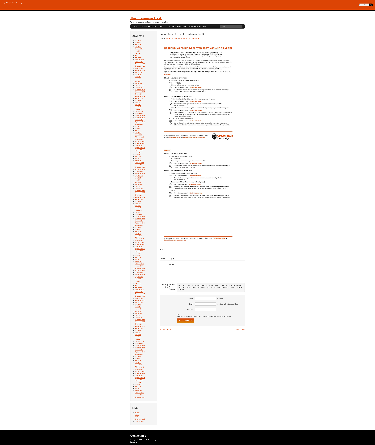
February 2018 (139, 238)
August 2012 (139, 380)
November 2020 (140, 169)
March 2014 (138, 339)
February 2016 (139, 290)
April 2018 (138, 234)
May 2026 (138, 44)
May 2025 (138, 53)
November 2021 (140, 143)
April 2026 (138, 47)
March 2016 (138, 287)
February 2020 (139, 186)
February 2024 (139, 85)
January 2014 (139, 343)
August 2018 (139, 225)
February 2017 (139, 264)
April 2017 (138, 259)
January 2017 (139, 266)
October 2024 (139, 68)
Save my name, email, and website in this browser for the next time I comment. (204, 316)
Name (191, 299)
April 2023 (138, 107)
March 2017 (138, 262)
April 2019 (138, 208)
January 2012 (139, 395)
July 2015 (138, 305)
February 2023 (139, 111)
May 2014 (138, 335)
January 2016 (139, 292)
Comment (172, 264)
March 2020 (138, 184)
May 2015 (138, 309)
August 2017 (139, 251)
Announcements (172, 250)
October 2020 (139, 171)
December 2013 (140, 345)
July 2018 (138, 227)
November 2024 (140, 66)
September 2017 (140, 249)
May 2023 (138, 105)
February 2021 (139, 163)
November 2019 (140, 193)
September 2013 (140, 352)
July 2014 (138, 330)
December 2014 (140, 320)
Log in (137, 415)
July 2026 (138, 40)
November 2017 (140, 244)
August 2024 (139, 72)
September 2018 (140, 223)
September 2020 (140, 173)
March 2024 (138, 83)
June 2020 (138, 180)
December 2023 (140, 90)
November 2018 (140, 219)
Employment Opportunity (197, 26)
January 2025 (139, 62)
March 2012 (138, 391)
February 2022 (139, 137)
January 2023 (139, 113)
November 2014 (140, 322)
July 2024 (138, 75)
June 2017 (138, 255)
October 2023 (139, 94)
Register (137, 413)
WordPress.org (139, 421)
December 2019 (140, 191)
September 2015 (140, 300)
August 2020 (139, 176)
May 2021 (138, 156)
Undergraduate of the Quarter (176, 26)
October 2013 (139, 350)
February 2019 (139, 212)
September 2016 (140, 274)
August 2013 (139, 354)
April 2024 (138, 81)
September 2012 (140, 378)
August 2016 (139, 277)
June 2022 (138, 128)
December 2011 (140, 397)
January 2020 (139, 188)
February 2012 (139, 393)
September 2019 (140, 197)
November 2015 (140, 296)
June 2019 (138, 204)
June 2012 (138, 384)
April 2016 (138, 285)
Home (136, 26)
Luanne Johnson (184, 38)
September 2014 (140, 326)
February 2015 (139, 315)
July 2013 (138, 356)
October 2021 (139, 145)
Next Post (240, 329)
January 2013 (139, 369)
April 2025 (138, 55)
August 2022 (139, 124)
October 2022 (139, 120)
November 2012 (140, 373)
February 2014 (139, 341)
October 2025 (139, 49)
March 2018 (138, 236)
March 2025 (138, 57)
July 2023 (138, 100)
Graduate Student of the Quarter (152, 26)
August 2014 (139, 328)
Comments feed (140, 419)
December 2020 (140, 167)
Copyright (133, 440)
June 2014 (138, 333)
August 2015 (139, 302)
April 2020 (138, 182)
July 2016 (138, 279)
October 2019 (139, 195)
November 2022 (140, 118)
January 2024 (139, 87)
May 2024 (138, 79)
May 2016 (138, 283)
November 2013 (140, 348)
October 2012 (139, 376)
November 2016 (140, 270)
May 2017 (138, 257)
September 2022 (140, 122)
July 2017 (138, 253)
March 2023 (138, 109)
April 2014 (138, 337)
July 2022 (138, 126)
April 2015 (138, 311)
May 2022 (138, 130)
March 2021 (138, 161)
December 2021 (140, 141)
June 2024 (138, 77)
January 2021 (139, 165)
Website (190, 309)
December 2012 (140, 371)
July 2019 (138, 201)
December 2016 (140, 268)
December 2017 (140, 242)
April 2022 (138, 133)
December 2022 (140, 115)
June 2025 (138, 51)
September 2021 (140, 148)
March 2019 (138, 210)
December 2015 (140, 294)
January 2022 (139, 139)
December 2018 (140, 216)
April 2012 (138, 388)
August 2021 (139, 150)
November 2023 (140, 92)
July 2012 (138, 382)
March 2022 (138, 135)
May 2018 (138, 231)
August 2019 (139, 199)
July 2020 (138, 178)
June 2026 (138, 42)
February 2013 (139, 367)
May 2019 (138, 206)
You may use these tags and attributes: (168, 286)
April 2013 (138, 363)
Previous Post (165, 329)
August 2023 (139, 98)
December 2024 (140, 64)
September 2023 (140, 96)
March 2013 (138, 365)
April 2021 (138, 158)
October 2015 (139, 298)
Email (191, 304)
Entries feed (138, 417)
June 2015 (138, 307)
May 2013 (138, 360)
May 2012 (138, 386)
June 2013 (138, 358)
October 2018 (139, 221)
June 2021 (138, 154)
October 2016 (139, 272)
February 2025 (139, 59)
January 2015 (139, 317)
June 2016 (138, 281)
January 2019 (139, 214)
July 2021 (138, 152)
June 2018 (138, 229)
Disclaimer (133, 442)
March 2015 (138, 313)
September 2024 (140, 70)
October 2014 (139, 324)
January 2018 (139, 240)
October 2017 (139, 247)
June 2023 (138, 102)
